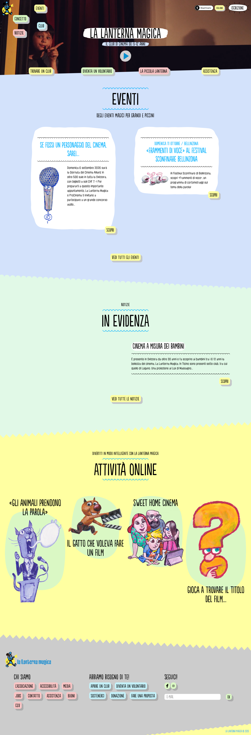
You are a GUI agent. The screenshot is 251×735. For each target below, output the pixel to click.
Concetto (20, 19)
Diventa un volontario (97, 71)
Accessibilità (48, 686)
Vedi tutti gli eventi (125, 257)
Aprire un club (100, 686)
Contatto (34, 696)
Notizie (19, 33)
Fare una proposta (143, 696)
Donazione (117, 696)
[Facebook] (167, 686)
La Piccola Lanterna (153, 71)
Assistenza (210, 71)
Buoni (71, 696)
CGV (17, 705)
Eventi (40, 8)
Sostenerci (97, 696)
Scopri (110, 230)
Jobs (18, 696)
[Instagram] (173, 685)
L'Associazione (24, 686)
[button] (219, 7)
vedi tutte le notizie (125, 399)
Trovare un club (40, 71)
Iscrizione (237, 8)
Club (41, 26)
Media (66, 686)
